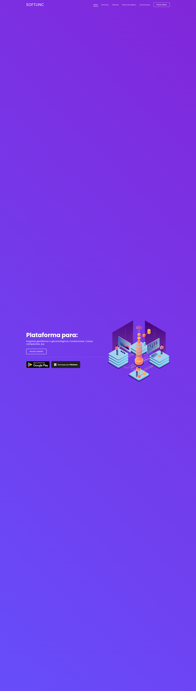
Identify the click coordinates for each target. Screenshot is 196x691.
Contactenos (144, 5)
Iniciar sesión (161, 5)
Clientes (115, 5)
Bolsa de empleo (129, 5)
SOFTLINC (35, 4)
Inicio (95, 5)
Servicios (105, 5)
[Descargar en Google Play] (38, 364)
